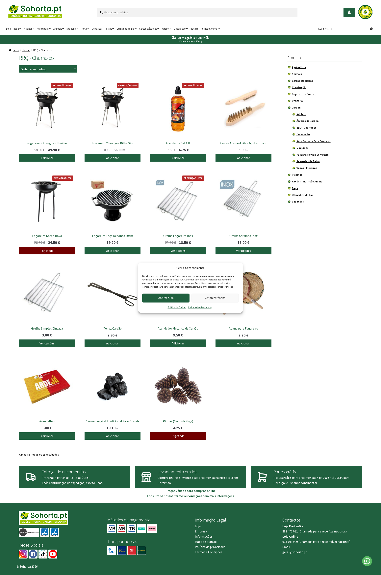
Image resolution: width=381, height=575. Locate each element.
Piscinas (28, 28)
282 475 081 (290, 531)
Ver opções (178, 251)
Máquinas (302, 148)
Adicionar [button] (47, 158)
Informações (204, 536)
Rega (16, 28)
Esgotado (47, 251)
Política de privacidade (200, 307)
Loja (8, 28)
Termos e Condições (208, 552)
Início (16, 50)
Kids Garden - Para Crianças (313, 141)
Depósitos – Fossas (102, 28)
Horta (84, 28)
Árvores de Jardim (307, 121)
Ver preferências (215, 298)
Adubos (301, 114)
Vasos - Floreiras (306, 168)
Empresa (201, 531)
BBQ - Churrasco (306, 127)
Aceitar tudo (166, 298)
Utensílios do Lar (126, 28)
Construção (299, 87)
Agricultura (43, 28)
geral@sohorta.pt (294, 552)
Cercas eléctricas (148, 28)
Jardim (165, 28)
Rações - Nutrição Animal (307, 181)
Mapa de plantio (206, 542)
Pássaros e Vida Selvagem (312, 154)
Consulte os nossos (174, 496)
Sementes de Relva (308, 161)
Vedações (298, 201)
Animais (57, 28)
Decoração (180, 28)
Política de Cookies (177, 307)
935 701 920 (290, 542)
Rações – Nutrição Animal (204, 28)
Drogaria (71, 28)
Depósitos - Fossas (304, 94)
